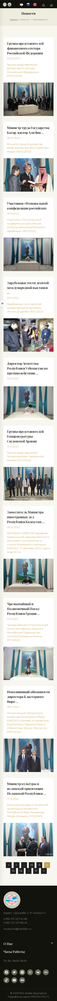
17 (36, 870)
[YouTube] (14, 980)
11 (39, 865)
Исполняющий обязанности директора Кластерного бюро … (28, 697)
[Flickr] (22, 980)
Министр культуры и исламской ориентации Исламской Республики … (26, 789)
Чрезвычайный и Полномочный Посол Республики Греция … (23, 609)
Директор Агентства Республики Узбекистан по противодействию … (27, 368)
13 (13, 870)
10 (31, 865)
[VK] (38, 972)
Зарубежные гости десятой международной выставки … (28, 288)
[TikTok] (6, 980)
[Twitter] (14, 972)
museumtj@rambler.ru (18, 929)
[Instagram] (22, 972)
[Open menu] (51, 4)
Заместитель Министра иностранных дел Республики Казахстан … (25, 517)
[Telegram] (30, 972)
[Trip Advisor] (46, 972)
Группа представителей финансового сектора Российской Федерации (25, 48)
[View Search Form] (43, 4)
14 (21, 870)
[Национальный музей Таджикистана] (7, 4)
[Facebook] (6, 972)
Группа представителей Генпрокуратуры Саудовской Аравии (25, 436)
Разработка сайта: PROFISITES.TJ (28, 996)
